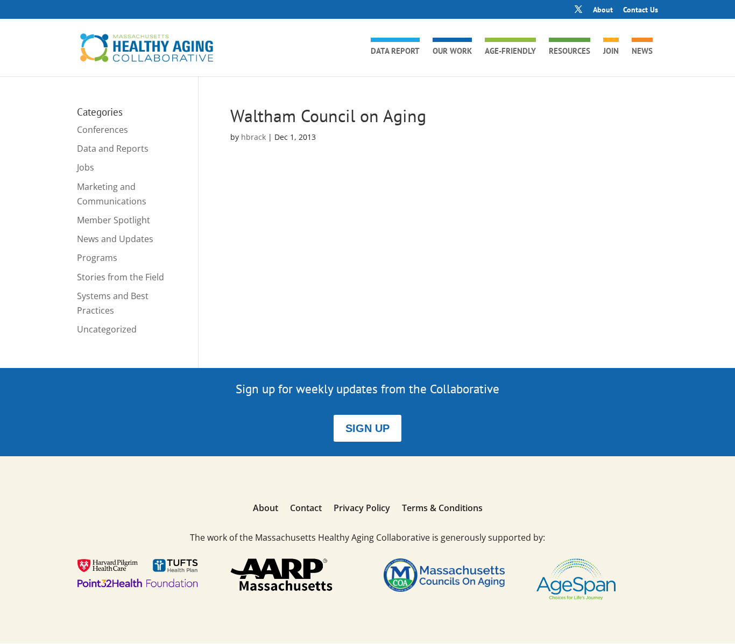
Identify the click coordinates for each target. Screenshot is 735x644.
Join (611, 51)
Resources (569, 51)
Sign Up (367, 428)
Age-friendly (510, 51)
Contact (306, 509)
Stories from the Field (120, 277)
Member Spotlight (113, 220)
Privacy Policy (362, 509)
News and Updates (115, 239)
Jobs (85, 167)
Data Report (395, 51)
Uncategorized (107, 329)
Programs (97, 258)
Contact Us (640, 10)
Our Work (452, 51)
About (603, 10)
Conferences (102, 130)
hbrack (253, 137)
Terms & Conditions (442, 509)
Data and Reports (113, 148)
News (642, 51)
